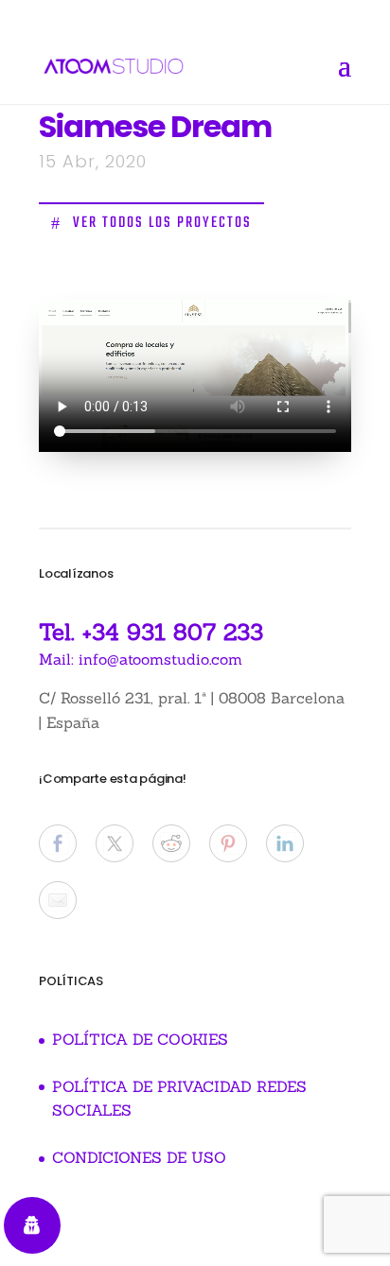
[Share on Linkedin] (285, 843)
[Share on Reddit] (171, 843)
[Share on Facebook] (58, 843)
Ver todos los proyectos (162, 223)
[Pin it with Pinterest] (228, 843)
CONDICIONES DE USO (139, 1157)
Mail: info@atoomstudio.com (140, 659)
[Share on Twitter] (114, 843)
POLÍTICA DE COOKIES (140, 1039)
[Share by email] (58, 900)
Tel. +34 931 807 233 (151, 632)
